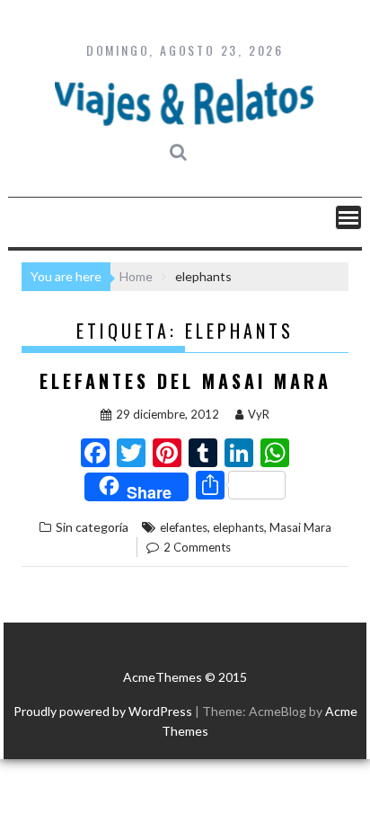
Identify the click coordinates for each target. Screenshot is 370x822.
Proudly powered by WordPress (102, 711)
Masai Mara (300, 527)
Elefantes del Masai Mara (185, 380)
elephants (238, 527)
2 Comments (197, 547)
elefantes (183, 527)
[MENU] (348, 217)
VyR (258, 414)
